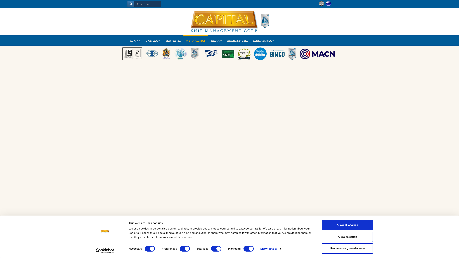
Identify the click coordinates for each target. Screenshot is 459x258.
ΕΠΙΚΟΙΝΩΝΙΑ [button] (262, 40)
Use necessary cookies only (347, 248)
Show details (268, 248)
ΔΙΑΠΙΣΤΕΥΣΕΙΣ (237, 40)
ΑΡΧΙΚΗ (135, 40)
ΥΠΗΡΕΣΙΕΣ (173, 40)
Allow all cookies (347, 224)
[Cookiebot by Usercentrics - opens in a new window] (105, 251)
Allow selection (347, 236)
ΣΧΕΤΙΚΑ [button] (152, 40)
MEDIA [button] (215, 40)
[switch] (185, 249)
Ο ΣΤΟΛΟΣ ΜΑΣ (195, 40)
